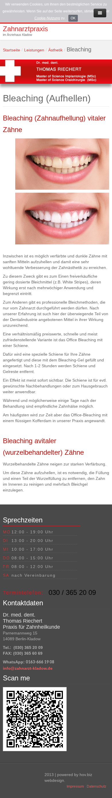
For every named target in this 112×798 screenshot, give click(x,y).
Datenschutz (96, 786)
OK (73, 18)
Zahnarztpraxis (25, 29)
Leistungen (34, 50)
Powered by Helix (21, 777)
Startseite (11, 50)
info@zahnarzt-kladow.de (28, 668)
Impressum (75, 786)
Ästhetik (55, 50)
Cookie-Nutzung (47, 18)
